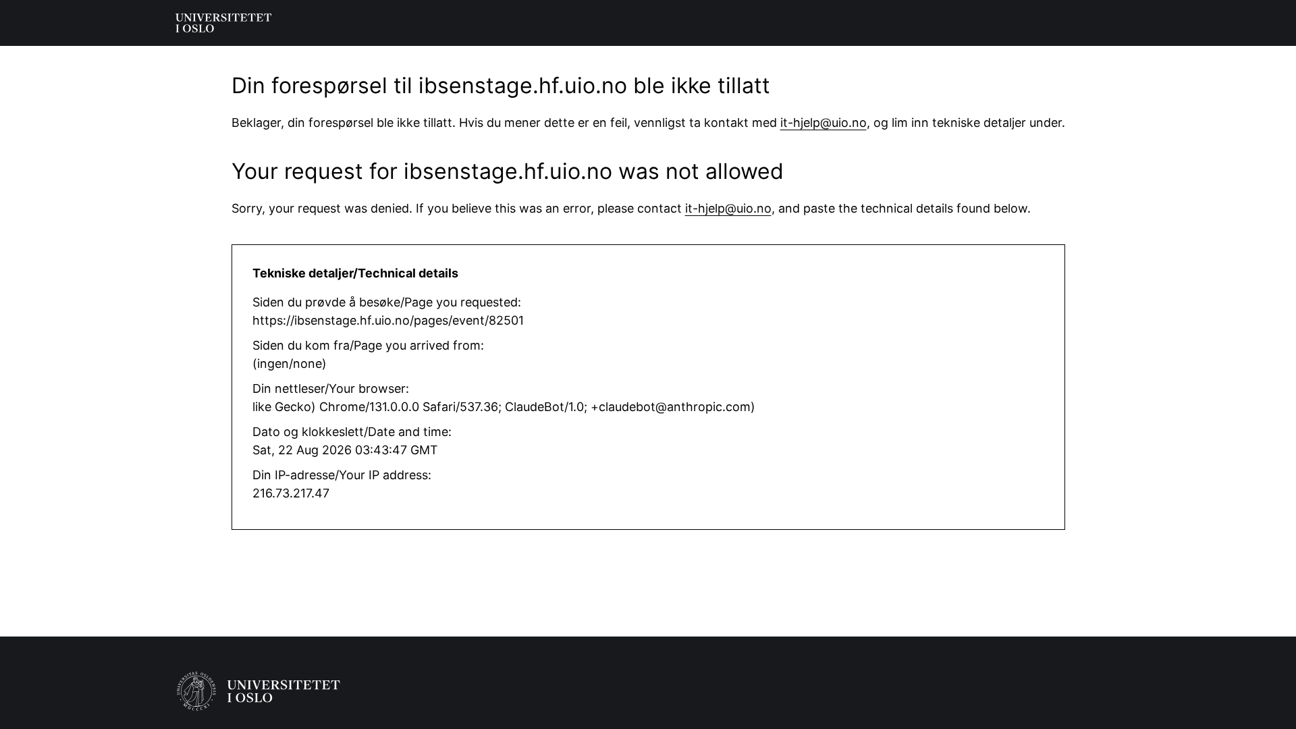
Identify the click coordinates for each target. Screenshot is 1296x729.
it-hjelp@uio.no (823, 122)
